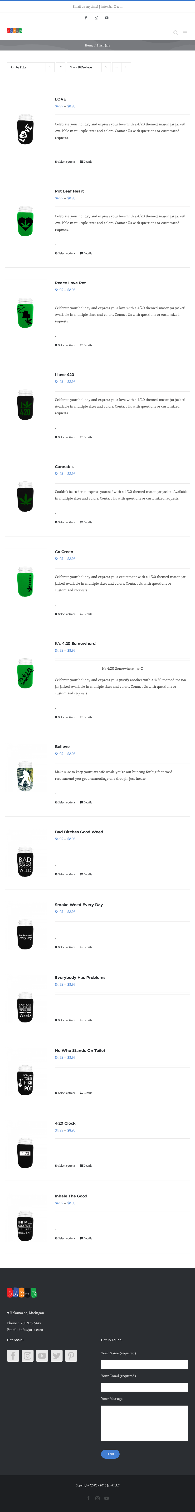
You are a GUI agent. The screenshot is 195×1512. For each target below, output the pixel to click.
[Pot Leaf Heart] (26, 212)
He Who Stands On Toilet (80, 1050)
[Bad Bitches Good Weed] (26, 853)
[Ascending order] (60, 67)
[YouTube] (42, 1356)
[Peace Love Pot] (26, 303)
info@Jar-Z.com (111, 7)
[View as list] (126, 67)
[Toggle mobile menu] (185, 32)
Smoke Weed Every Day (79, 905)
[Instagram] (28, 1356)
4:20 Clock (65, 1123)
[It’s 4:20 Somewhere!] (26, 664)
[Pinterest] (71, 1356)
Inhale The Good (71, 1196)
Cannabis (64, 466)
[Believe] (26, 767)
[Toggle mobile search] (175, 32)
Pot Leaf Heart (69, 191)
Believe (62, 746)
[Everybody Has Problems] (26, 998)
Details (87, 161)
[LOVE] (26, 120)
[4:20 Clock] (26, 1144)
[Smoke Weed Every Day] (26, 925)
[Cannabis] (26, 487)
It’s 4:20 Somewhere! (76, 643)
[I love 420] (26, 395)
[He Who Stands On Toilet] (26, 1071)
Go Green (64, 552)
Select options (66, 161)
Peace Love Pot (70, 283)
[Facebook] (13, 1356)
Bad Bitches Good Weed (79, 832)
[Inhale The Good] (26, 1217)
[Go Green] (26, 572)
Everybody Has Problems (80, 977)
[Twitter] (57, 1356)
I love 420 (64, 374)
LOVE (60, 99)
